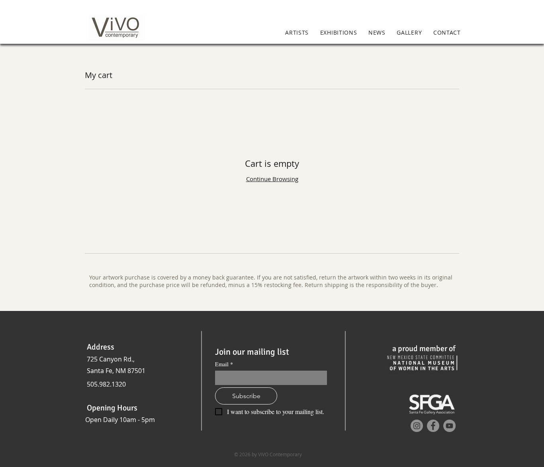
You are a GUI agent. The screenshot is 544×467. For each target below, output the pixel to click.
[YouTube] (449, 426)
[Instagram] (417, 426)
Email (224, 364)
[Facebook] (433, 426)
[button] (477, 33)
